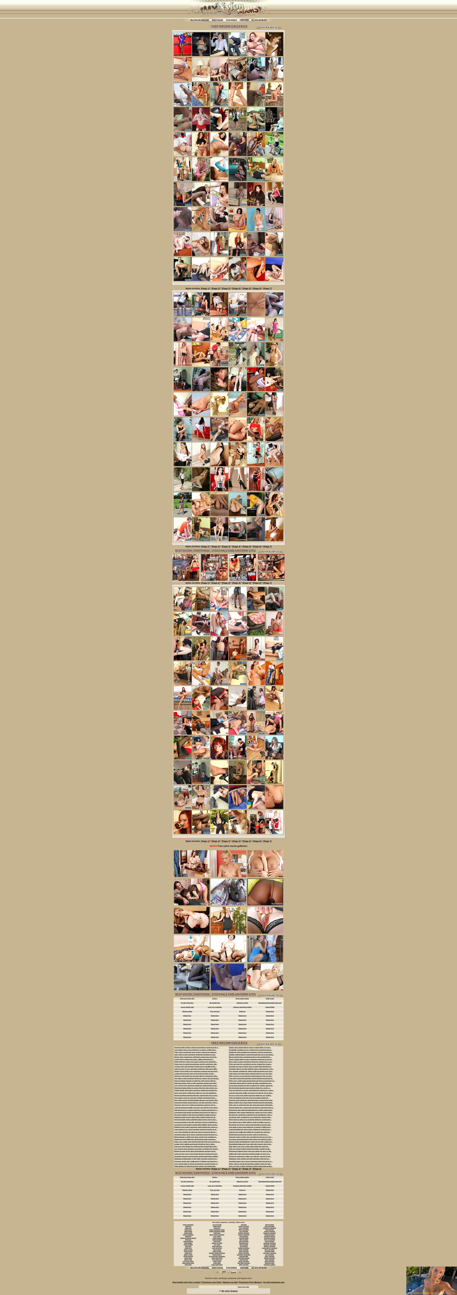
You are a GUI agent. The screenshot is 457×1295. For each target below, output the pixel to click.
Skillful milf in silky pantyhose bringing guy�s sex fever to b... (250, 1154)
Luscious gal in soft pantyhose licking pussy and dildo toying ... (195, 1066)
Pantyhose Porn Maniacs (250, 1282)
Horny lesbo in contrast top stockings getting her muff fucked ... (250, 1120)
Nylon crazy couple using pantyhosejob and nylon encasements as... (252, 1081)
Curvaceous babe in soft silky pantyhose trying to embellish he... (196, 1122)
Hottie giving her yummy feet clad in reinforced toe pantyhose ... (195, 1062)
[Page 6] (257, 288)
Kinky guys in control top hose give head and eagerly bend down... (251, 1105)
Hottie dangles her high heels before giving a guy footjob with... (195, 1166)
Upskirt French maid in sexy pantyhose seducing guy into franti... (196, 1071)
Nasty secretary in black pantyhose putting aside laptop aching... (251, 1166)
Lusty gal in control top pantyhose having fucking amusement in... (251, 1078)
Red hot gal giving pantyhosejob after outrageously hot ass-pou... (196, 1095)
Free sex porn (215, 1011)
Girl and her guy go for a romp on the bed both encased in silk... (250, 1125)
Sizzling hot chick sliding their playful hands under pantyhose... (195, 1139)
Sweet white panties (242, 998)
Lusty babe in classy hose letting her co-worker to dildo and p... (195, 1050)
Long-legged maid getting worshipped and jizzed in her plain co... (195, 1112)
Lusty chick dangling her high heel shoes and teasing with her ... (195, 1132)
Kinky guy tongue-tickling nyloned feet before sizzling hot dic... (250, 1149)
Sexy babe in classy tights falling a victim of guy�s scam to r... (250, 1122)
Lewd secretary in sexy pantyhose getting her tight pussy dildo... (196, 1069)
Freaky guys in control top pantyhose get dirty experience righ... (195, 1064)
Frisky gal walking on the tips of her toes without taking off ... (249, 1098)
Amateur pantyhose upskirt (242, 1007)
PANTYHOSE (217, 20)
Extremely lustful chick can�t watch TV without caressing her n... (196, 1161)
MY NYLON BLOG (259, 20)
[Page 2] (215, 288)
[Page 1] (205, 288)
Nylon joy (242, 1011)
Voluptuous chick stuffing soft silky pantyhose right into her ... (249, 1159)
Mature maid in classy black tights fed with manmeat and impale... (251, 1103)
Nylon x (214, 998)
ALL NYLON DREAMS (199, 20)
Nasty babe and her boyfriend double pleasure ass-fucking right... (196, 1100)
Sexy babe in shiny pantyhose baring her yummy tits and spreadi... (196, 1078)
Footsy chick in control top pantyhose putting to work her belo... (250, 1164)
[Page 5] (247, 288)
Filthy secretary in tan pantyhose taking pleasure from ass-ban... (250, 1076)
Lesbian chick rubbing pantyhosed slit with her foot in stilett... (194, 1144)
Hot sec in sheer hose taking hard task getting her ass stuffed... (250, 1095)
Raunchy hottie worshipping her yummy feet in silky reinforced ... (251, 1142)
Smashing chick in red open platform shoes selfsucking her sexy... (251, 1069)
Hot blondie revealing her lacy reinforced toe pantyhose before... (250, 1050)
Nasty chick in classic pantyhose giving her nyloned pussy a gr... (250, 1062)
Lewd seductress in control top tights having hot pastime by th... (195, 1129)
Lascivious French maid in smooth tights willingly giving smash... (196, 1125)
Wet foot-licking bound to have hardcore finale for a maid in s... (250, 1088)
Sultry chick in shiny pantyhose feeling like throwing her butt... (195, 1055)
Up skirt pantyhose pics (274, 1282)
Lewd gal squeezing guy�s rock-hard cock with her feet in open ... (251, 1093)
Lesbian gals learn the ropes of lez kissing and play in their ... (194, 1074)
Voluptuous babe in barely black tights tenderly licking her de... (195, 1117)
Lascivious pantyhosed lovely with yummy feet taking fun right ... (250, 1139)
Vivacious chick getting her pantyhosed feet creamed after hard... (251, 1100)
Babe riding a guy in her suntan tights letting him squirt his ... (249, 1146)
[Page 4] (236, 288)
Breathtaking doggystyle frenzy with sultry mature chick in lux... (250, 1144)
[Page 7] (267, 288)
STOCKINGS (231, 20)
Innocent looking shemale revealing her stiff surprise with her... (195, 1081)
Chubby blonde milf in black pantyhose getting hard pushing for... (196, 1090)
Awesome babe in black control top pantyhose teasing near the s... (196, 1047)
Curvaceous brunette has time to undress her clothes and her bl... (251, 1085)
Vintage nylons (187, 1011)
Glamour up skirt (242, 1003)
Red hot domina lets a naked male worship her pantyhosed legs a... (251, 1108)
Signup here (270, 1011)
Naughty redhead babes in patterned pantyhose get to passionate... (251, 1055)
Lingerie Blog (269, 1007)
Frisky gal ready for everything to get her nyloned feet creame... (250, 1064)
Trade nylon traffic (243, 1287)
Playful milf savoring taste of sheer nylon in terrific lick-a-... (248, 1135)
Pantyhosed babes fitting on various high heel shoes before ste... (196, 1088)
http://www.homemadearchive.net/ (269, 1003)
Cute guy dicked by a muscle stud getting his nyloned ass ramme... (251, 1090)
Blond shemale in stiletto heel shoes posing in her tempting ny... (195, 1137)
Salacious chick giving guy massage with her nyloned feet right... (196, 1076)
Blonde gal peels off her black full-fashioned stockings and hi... (195, 1151)
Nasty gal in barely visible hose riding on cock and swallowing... (195, 1093)
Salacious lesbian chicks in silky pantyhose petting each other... (195, 1083)
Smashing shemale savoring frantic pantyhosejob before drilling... (196, 1156)
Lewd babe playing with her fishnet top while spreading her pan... (250, 1083)
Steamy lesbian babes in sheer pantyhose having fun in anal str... (251, 1059)
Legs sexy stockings (215, 1007)
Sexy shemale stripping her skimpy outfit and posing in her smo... (251, 1071)
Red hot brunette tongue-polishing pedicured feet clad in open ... (195, 1120)
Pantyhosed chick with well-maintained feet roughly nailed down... (251, 1110)
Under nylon (270, 998)
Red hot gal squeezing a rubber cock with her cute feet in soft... (250, 1156)
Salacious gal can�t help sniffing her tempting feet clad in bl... (250, 1132)
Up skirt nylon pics (187, 1003)
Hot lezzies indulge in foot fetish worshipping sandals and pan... (195, 1115)
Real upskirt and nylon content (186, 1282)
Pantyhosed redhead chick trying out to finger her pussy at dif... (250, 1151)
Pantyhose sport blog (211, 1282)
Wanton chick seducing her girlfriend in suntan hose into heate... (195, 1057)
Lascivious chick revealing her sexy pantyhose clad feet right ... (250, 1117)
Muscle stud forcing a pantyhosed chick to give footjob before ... (250, 1057)
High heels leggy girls (187, 998)
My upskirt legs (215, 1003)
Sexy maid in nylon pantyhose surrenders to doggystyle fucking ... (196, 1149)
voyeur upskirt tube (187, 1007)
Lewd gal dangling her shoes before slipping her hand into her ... (250, 1129)
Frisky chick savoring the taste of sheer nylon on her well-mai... (195, 1052)
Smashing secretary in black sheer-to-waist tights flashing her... (250, 1066)
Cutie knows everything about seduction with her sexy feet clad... (251, 1074)
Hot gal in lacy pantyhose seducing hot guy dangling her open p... (250, 1115)
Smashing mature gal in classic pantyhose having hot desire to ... (196, 1135)
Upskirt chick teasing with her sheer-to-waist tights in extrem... (250, 1047)
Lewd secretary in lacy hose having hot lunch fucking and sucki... (196, 1154)
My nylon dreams (229, 1291)
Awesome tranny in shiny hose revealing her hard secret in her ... (251, 1137)
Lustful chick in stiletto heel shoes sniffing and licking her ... (194, 1059)
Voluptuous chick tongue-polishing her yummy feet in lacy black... (251, 1112)
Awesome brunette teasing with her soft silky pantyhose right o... (196, 1103)
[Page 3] (226, 288)
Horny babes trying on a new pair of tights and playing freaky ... (195, 1098)
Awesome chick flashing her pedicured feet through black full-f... (196, 1146)
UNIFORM (244, 20)
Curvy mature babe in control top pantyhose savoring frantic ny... (196, 1164)
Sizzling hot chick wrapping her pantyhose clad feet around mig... (250, 1052)
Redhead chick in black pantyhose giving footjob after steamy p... (196, 1127)
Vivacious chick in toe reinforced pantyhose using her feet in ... (195, 1105)
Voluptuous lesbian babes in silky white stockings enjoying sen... (196, 1159)
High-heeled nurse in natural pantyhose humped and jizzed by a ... (196, 1110)
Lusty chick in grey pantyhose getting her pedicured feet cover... (196, 1085)
